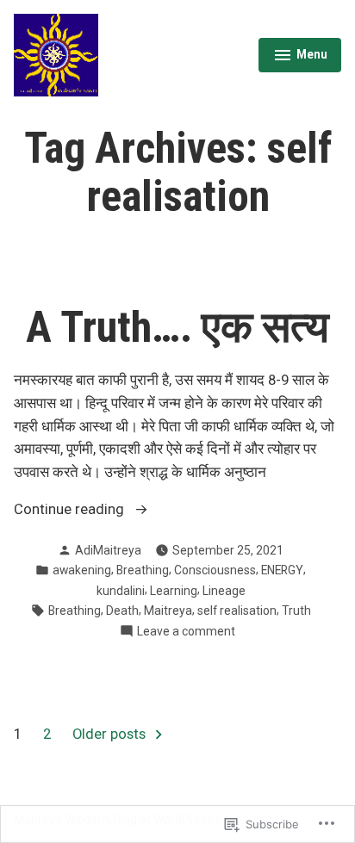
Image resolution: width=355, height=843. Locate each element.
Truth (296, 610)
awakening (82, 570)
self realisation (237, 610)
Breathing (142, 570)
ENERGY (282, 570)
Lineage (224, 591)
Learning (173, 591)
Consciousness (215, 570)
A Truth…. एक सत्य (177, 327)
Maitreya (168, 610)
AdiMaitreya (108, 550)
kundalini (121, 591)
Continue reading (71, 511)
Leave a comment (186, 632)
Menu (300, 56)
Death (122, 610)
